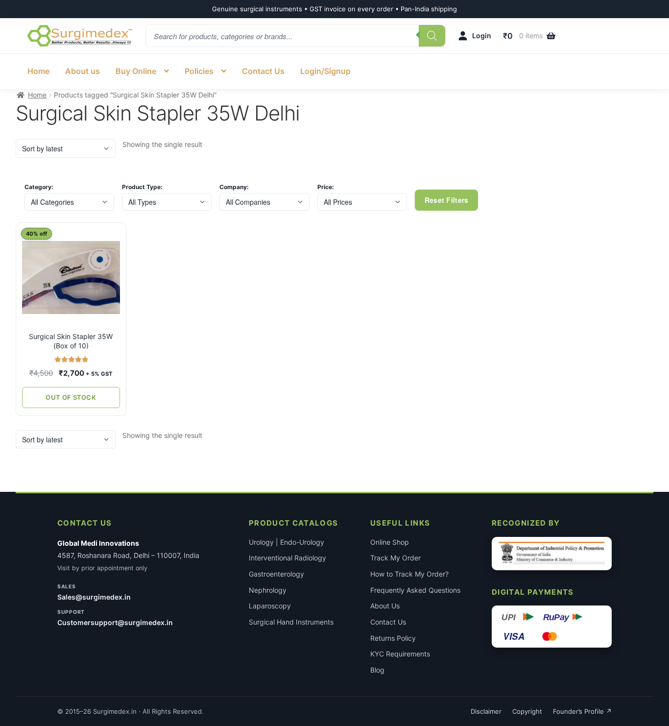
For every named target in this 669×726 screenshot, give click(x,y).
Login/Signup (325, 71)
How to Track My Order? (409, 574)
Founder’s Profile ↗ (582, 711)
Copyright (527, 711)
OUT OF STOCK (71, 397)
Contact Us (263, 71)
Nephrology (268, 590)
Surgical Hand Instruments (291, 622)
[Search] (432, 36)
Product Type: (142, 187)
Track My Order (395, 558)
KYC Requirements (400, 654)
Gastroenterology (276, 574)
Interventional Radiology (287, 558)
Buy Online (136, 71)
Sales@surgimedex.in (94, 597)
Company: (234, 187)
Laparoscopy (270, 606)
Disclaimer (486, 711)
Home (38, 71)
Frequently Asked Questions (415, 590)
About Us (385, 606)
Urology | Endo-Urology (286, 542)
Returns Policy (393, 638)
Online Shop (389, 542)
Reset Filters (447, 200)
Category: (38, 187)
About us (82, 71)
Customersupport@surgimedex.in (115, 622)
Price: (325, 187)
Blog (377, 670)
